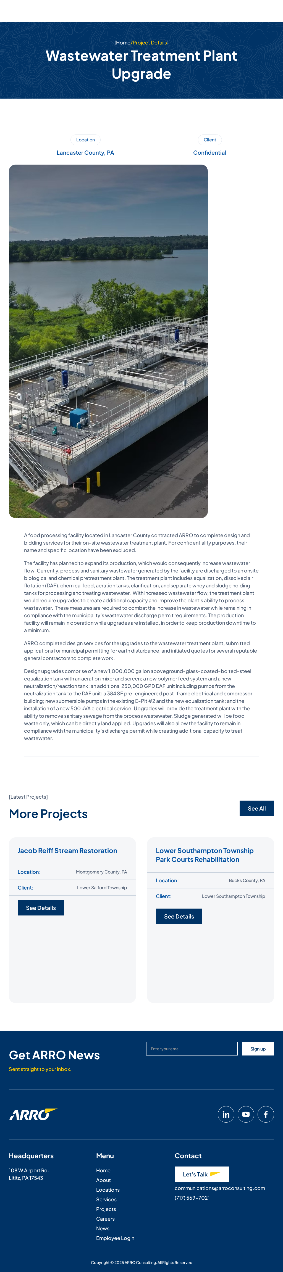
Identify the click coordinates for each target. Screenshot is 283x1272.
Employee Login (115, 1238)
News (102, 1228)
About (103, 1180)
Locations (108, 1189)
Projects (106, 1209)
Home (123, 42)
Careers (105, 1218)
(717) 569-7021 (192, 1197)
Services (106, 1199)
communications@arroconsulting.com (220, 1188)
